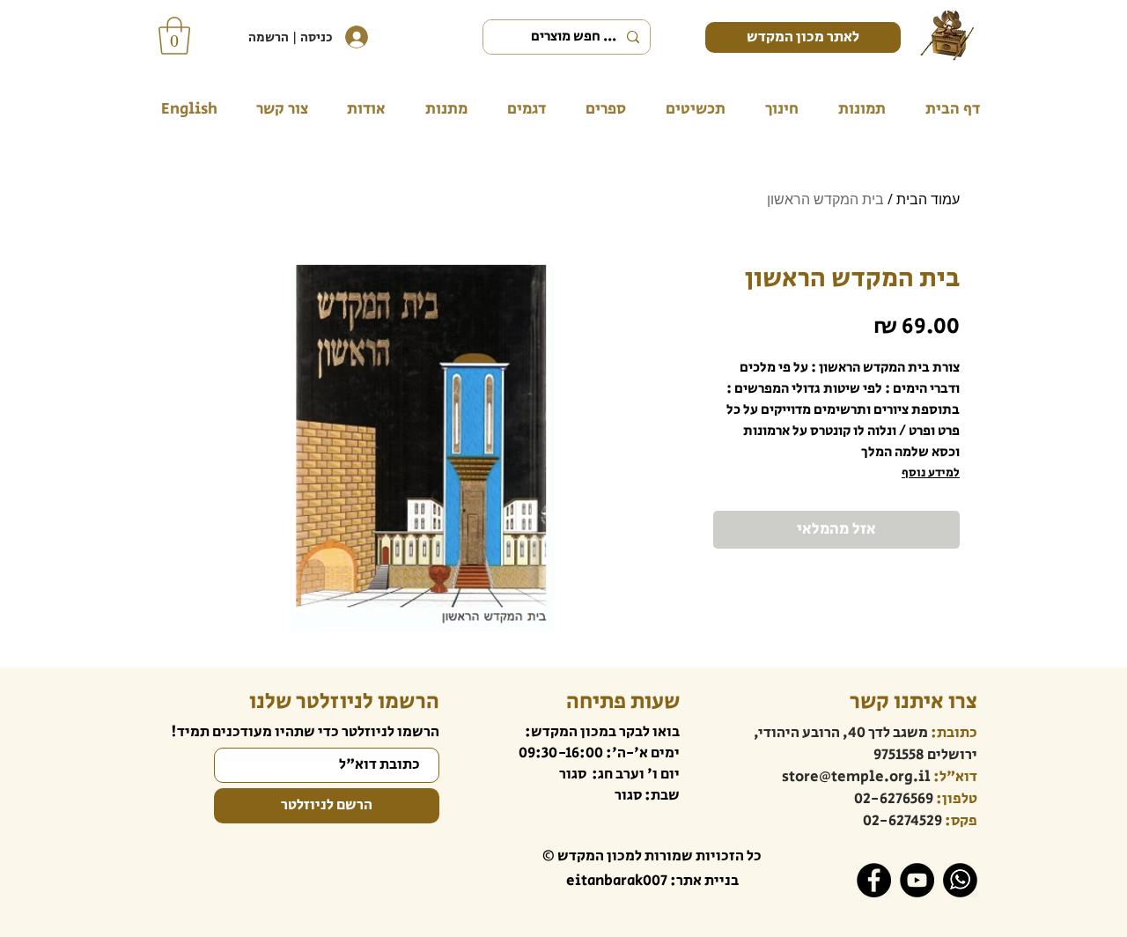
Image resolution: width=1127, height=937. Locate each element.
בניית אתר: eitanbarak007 (652, 880)
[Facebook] (874, 880)
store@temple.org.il (856, 776)
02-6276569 (893, 798)
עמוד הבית (928, 199)
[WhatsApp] (960, 880)
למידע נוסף (931, 473)
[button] (174, 36)
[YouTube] (917, 880)
